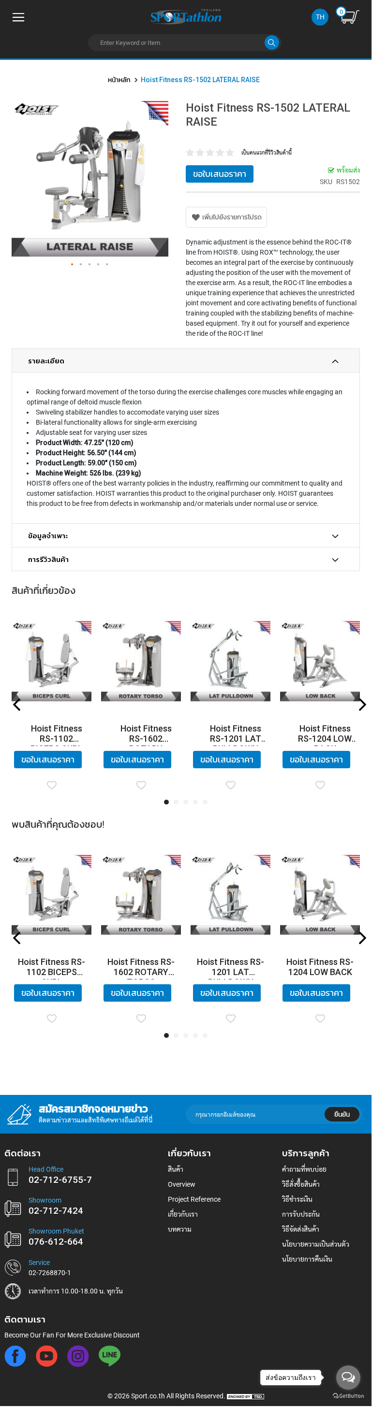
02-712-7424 (56, 1211)
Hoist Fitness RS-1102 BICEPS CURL (56, 734)
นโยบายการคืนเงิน (307, 1259)
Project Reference (194, 1199)
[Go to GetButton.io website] (348, 1396)
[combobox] (185, 42)
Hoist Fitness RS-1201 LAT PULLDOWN (235, 734)
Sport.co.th (148, 1396)
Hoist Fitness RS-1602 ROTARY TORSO (146, 734)
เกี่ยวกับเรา (183, 1214)
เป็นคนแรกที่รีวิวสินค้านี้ (266, 153)
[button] (72, 265)
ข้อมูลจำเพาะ (48, 536)
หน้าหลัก (119, 80)
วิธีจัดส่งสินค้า (300, 1229)
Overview (181, 1184)
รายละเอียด (46, 361)
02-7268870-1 (50, 1273)
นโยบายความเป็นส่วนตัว (315, 1244)
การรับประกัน (301, 1214)
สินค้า (175, 1169)
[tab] (185, 360)
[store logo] (186, 16)
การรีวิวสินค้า (48, 559)
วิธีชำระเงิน (297, 1199)
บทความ (180, 1229)
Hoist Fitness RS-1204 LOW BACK (325, 734)
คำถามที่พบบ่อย (304, 1169)
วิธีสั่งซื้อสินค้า (301, 1184)
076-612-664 (56, 1241)
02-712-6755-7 (60, 1180)
